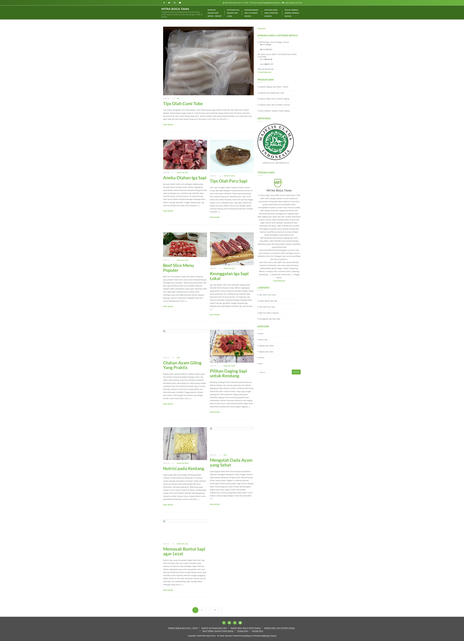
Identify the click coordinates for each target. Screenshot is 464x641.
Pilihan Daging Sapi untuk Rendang (228, 373)
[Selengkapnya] (265, 72)
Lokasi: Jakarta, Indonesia (293, 3)
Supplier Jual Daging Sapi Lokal (271, 93)
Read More (168, 125)
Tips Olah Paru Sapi (228, 181)
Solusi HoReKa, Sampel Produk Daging (274, 111)
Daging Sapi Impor (182, 260)
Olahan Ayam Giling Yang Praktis (182, 365)
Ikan (178, 98)
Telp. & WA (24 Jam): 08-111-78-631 (236, 3)
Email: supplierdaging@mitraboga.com (266, 3)
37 (215, 610)
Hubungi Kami (257, 631)
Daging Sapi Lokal (182, 172)
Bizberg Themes (269, 636)
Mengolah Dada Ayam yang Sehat (231, 462)
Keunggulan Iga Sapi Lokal (229, 276)
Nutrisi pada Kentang (183, 468)
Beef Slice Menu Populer (178, 268)
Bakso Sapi (263, 339)
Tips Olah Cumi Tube (183, 103)
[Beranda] (261, 28)
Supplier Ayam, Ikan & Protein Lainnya (274, 105)
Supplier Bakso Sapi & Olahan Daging (274, 99)
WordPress (247, 636)
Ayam (178, 357)
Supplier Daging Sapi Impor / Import (273, 87)
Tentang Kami (242, 631)
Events (261, 357)
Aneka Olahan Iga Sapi (185, 177)
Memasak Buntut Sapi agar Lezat (184, 551)
